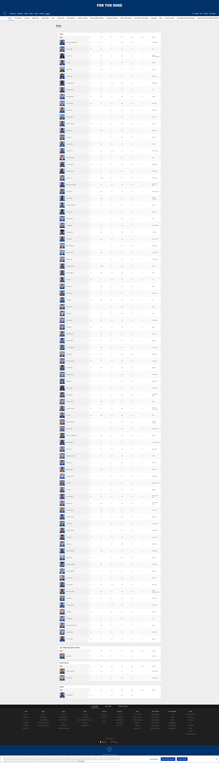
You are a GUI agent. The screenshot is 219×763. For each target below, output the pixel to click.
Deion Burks (69, 130)
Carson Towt (69, 677)
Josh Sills (68, 483)
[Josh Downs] (62, 191)
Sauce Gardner (69, 232)
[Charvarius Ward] (62, 591)
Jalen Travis (69, 544)
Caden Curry (69, 178)
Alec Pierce (68, 656)
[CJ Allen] (62, 62)
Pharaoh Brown (69, 116)
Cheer (104, 722)
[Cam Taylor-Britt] (62, 516)
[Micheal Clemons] (62, 171)
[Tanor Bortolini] (62, 103)
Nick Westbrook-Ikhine (71, 625)
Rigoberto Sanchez (70, 455)
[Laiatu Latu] (62, 313)
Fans (190, 722)
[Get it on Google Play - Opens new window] (115, 743)
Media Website (172, 728)
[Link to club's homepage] (5, 13)
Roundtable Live (85, 725)
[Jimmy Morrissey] (62, 361)
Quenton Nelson (70, 374)
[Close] (216, 759)
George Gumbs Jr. (70, 266)
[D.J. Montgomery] (62, 347)
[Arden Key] (62, 300)
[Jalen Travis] (62, 544)
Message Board (172, 722)
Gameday (137, 725)
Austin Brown (69, 110)
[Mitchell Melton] (62, 340)
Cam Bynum (69, 137)
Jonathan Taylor (70, 510)
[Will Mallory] (62, 327)
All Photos (104, 714)
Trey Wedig (68, 611)
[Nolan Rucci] (62, 449)
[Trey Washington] (62, 605)
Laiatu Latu (68, 313)
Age (132, 37)
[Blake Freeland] (62, 218)
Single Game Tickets (155, 719)
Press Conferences (63, 719)
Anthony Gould (69, 252)
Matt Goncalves (69, 245)
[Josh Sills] (62, 483)
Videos (172, 717)
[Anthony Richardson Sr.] (62, 435)
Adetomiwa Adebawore (71, 42)
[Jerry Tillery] (62, 537)
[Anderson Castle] (62, 157)
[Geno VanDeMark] (62, 571)
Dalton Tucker (69, 557)
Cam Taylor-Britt (70, 516)
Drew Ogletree (69, 394)
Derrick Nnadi (69, 388)
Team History (26, 728)
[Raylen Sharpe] (62, 469)
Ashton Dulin (69, 198)
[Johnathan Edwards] (62, 205)
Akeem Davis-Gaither (71, 184)
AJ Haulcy (68, 279)
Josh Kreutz (69, 306)
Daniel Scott (69, 462)
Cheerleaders (191, 719)
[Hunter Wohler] (62, 632)
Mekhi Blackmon (70, 89)
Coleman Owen (69, 401)
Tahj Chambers (69, 164)
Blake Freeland (69, 218)
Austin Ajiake (69, 49)
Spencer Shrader (70, 476)
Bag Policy (137, 722)
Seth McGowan (69, 333)
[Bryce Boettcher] (62, 96)
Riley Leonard (69, 320)
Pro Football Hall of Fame (190, 733)
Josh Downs (69, 191)
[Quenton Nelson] (62, 374)
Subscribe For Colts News (43, 725)
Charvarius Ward (70, 591)
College (153, 37)
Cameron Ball (69, 76)
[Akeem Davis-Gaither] (62, 184)
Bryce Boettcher (69, 96)
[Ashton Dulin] (62, 198)
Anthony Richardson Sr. (71, 435)
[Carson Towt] (62, 678)
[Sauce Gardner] (62, 232)
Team (25, 711)
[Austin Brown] (62, 110)
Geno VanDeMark (70, 571)
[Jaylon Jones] (62, 293)
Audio (85, 711)
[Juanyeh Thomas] (62, 530)
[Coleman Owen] (62, 401)
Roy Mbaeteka (69, 695)
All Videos (63, 714)
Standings (25, 722)
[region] (109, 759)
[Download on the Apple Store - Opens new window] (103, 742)
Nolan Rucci (69, 449)
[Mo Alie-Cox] (62, 55)
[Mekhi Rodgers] (62, 442)
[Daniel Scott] (62, 462)
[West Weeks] (62, 618)
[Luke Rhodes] (62, 428)
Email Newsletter (172, 725)
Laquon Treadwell (70, 550)
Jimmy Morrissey (70, 361)
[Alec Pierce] (62, 656)
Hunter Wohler (69, 632)
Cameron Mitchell (70, 671)
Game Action (104, 717)
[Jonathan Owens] (62, 408)
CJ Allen (68, 62)
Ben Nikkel (68, 381)
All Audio (85, 714)
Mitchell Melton (69, 340)
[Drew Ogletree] (62, 394)
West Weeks (69, 618)
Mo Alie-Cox (69, 55)
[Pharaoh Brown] (62, 117)
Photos (104, 711)
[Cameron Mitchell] (62, 671)
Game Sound (85, 722)
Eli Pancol (68, 415)
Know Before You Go (190, 714)
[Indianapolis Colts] (109, 750)
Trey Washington (70, 605)
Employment (120, 717)
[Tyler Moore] (62, 354)
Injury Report (26, 725)
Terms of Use (120, 725)
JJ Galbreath (69, 225)
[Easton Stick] (62, 503)
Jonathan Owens (70, 408)
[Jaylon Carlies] (62, 144)
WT (122, 37)
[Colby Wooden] (62, 638)
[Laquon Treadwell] (62, 550)
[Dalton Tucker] (62, 557)
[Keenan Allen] (62, 69)
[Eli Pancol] (62, 415)
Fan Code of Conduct (137, 719)
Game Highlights (63, 717)
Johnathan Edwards (70, 205)
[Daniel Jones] (62, 286)
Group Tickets (155, 722)
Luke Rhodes (69, 428)
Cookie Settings (154, 759)
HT (111, 37)
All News (43, 714)
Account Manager (155, 714)
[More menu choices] (51, 13)
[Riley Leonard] (62, 320)
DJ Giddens (69, 239)
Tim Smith (68, 489)
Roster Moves (43, 717)
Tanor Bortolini (69, 103)
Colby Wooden (69, 638)
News (43, 711)
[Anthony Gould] (62, 252)
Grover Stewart (69, 496)
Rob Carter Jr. (69, 150)
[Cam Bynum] (62, 137)
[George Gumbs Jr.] (62, 266)
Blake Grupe (69, 259)
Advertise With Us (120, 719)
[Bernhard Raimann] (62, 422)
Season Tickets (155, 717)
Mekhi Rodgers (69, 442)
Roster (25, 714)
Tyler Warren (69, 598)
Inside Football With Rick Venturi (85, 719)
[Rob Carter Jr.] (62, 150)
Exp (142, 37)
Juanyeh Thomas (70, 530)
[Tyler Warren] (62, 598)
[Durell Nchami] (62, 367)
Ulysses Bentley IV (70, 83)
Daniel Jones (69, 286)
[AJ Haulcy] (62, 279)
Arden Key (68, 300)
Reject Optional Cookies (168, 759)
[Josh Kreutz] (62, 306)
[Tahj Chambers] (62, 164)
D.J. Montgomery (70, 347)
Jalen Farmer (69, 211)
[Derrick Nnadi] (62, 388)
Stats (26, 719)
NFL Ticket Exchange (155, 728)
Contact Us (119, 714)
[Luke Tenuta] (62, 523)
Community (190, 725)
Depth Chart (26, 717)
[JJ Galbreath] (62, 225)
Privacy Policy (119, 722)
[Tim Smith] (62, 489)
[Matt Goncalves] (62, 245)
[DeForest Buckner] (62, 123)
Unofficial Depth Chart (43, 722)
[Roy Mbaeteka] (62, 695)
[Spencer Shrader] (62, 476)
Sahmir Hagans (69, 272)
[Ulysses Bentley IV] (62, 83)
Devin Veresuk (69, 577)
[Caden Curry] (62, 178)
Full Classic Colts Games (63, 728)
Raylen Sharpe (69, 469)
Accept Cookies (182, 759)
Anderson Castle (70, 157)
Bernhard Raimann (70, 422)
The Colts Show (85, 717)
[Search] (192, 13)
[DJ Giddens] (62, 239)
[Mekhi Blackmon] (62, 89)
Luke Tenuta (69, 523)
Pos (101, 37)
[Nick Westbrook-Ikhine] (62, 625)
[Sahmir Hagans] (62, 272)
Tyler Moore (69, 354)
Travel (104, 719)
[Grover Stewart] (62, 496)
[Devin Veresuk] (62, 577)
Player (61, 37)
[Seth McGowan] (62, 333)
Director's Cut (63, 725)
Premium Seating (155, 725)
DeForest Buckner (70, 123)
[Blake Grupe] (62, 259)
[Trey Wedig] (62, 611)
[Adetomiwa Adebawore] (62, 42)
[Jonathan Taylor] (62, 510)
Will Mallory (69, 327)
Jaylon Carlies (69, 144)
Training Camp (137, 728)
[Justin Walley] (62, 584)
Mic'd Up (63, 722)
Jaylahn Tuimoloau (70, 564)
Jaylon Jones (69, 293)
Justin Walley (69, 584)
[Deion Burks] (62, 130)
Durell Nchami (69, 367)
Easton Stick (69, 503)
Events (190, 728)
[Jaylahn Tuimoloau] (62, 564)
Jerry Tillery (69, 537)
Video (63, 711)
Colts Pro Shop (137, 714)
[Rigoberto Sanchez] (62, 455)
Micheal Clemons (70, 171)
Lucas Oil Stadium (137, 717)
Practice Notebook (43, 719)
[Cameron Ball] (62, 76)
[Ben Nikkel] (62, 381)
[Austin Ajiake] (62, 49)
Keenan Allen (69, 69)
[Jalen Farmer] (62, 211)
